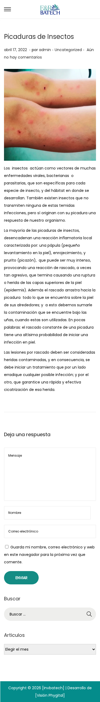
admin (45, 49)
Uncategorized (68, 49)
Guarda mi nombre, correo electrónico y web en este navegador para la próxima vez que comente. (49, 554)
